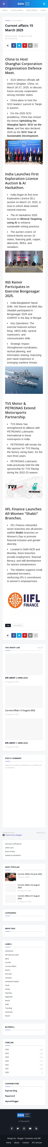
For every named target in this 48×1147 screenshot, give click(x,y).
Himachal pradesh (12, 981)
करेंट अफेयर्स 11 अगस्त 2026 (16, 743)
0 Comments (12, 38)
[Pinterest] (24, 45)
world (7, 1016)
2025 (24, 1053)
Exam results (10, 851)
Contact (25, 1142)
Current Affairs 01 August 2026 (29, 897)
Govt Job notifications (13, 844)
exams (7, 970)
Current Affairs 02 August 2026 (29, 886)
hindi (7, 985)
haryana (8, 978)
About (16, 1142)
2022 (24, 1065)
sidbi (7, 1004)
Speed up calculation (13, 855)
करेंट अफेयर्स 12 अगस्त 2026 (16, 677)
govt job (8, 974)
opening (8, 993)
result (7, 1000)
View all (40, 647)
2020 (24, 1072)
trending (8, 1008)
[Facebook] (13, 45)
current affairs (16, 20)
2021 (24, 1068)
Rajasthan (9, 997)
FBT (39, 1138)
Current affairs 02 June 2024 (30, 874)
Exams (43, 10)
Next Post (40, 832)
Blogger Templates (25, 1138)
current (8, 962)
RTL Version (37, 1142)
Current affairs (17, 10)
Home (5, 10)
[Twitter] (19, 45)
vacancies (9, 1012)
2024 (24, 1057)
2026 (24, 1049)
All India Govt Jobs (12, 955)
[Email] (30, 45)
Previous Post (9, 832)
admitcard (9, 951)
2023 (24, 1061)
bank (7, 958)
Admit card (9, 848)
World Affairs (32, 10)
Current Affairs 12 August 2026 (20, 710)
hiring (7, 989)
